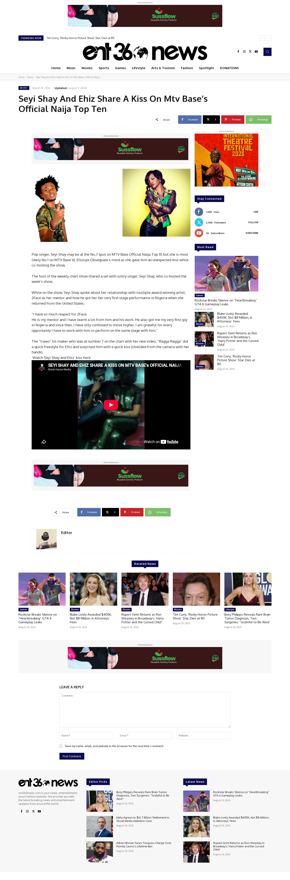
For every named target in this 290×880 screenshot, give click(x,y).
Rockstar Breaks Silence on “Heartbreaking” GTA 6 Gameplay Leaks (226, 302)
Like (256, 211)
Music (30, 77)
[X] (250, 52)
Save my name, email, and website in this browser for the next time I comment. (114, 746)
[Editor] (46, 539)
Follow (253, 222)
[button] (267, 52)
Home (21, 77)
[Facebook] (238, 52)
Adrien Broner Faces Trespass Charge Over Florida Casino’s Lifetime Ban (144, 844)
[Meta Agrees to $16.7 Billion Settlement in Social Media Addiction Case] (99, 826)
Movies (200, 323)
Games (199, 295)
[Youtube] (256, 52)
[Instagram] (244, 52)
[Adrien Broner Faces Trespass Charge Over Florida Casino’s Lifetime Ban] (99, 852)
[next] (269, 38)
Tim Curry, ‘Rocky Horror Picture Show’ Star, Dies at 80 (236, 360)
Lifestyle (230, 609)
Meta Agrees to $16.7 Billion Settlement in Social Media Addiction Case (142, 819)
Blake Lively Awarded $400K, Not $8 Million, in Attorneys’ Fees (234, 317)
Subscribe (252, 233)
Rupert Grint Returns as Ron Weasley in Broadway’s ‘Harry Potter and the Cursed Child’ (237, 339)
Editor (66, 532)
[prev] (262, 38)
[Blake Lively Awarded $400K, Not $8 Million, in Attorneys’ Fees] (204, 319)
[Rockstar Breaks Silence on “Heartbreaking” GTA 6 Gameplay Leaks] (226, 273)
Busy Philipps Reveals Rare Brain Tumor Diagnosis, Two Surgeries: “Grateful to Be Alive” (103, 38)
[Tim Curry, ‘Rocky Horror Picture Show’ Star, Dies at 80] (204, 362)
